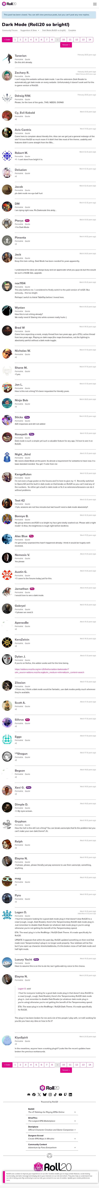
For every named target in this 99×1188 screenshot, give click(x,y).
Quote (27, 59)
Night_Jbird (23, 454)
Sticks (19, 417)
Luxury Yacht (24, 959)
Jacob (19, 187)
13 (83, 39)
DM (17, 203)
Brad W (20, 327)
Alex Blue (21, 536)
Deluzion (21, 170)
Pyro (18, 895)
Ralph (19, 841)
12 (76, 39)
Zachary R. (22, 72)
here (8, 1180)
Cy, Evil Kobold (25, 112)
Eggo (18, 737)
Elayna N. (21, 858)
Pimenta (20, 237)
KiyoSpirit (21, 1037)
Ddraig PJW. (23, 96)
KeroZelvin (22, 639)
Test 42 (20, 500)
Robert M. (21, 153)
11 (70, 39)
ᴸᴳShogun (21, 753)
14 (90, 39)
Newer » (66, 44)
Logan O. (21, 912)
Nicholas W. (23, 351)
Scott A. (20, 703)
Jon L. (19, 384)
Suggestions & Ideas (28, 30)
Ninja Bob (21, 400)
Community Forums (10, 30)
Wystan (20, 307)
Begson (20, 770)
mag (18, 878)
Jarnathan (22, 589)
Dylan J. (20, 656)
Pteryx (19, 220)
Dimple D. (21, 804)
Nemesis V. (22, 555)
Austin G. (21, 572)
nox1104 (20, 283)
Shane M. (21, 367)
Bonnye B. (21, 516)
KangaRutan (23, 474)
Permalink (19, 59)
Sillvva (19, 719)
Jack (18, 254)
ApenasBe (22, 622)
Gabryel (20, 605)
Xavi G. (20, 787)
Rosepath (21, 434)
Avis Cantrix (23, 130)
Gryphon (20, 821)
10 (63, 39)
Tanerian (20, 56)
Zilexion (20, 682)
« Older (7, 39)
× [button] (96, 1173)
